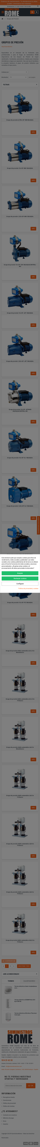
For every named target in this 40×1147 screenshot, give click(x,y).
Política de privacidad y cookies (28, 588)
